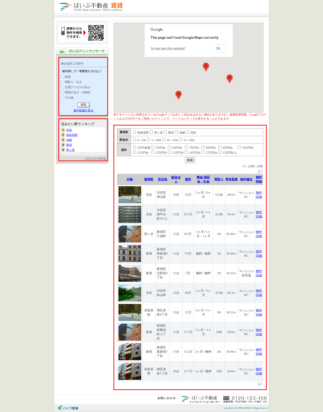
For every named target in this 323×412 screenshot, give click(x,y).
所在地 (162, 179)
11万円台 (143, 152)
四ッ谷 (70, 150)
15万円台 (211, 152)
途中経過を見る (83, 110)
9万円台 (227, 147)
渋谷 (69, 130)
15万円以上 (229, 152)
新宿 (69, 145)
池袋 (69, 140)
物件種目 (246, 179)
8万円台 (210, 147)
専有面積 (231, 179)
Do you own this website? (168, 48)
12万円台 (161, 152)
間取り (219, 179)
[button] (206, 67)
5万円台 (160, 147)
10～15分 (172, 140)
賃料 (188, 179)
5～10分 (156, 140)
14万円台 (194, 152)
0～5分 (141, 140)
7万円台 (193, 147)
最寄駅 (148, 179)
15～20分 (189, 140)
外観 (130, 179)
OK (218, 48)
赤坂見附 (72, 135)
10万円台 (248, 147)
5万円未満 (143, 147)
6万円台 (177, 147)
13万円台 (178, 152)
